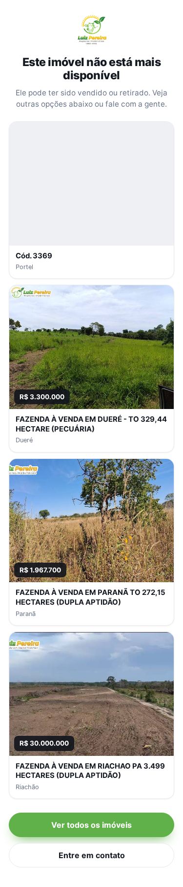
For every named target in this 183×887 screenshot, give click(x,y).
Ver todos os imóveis (91, 825)
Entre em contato (92, 855)
